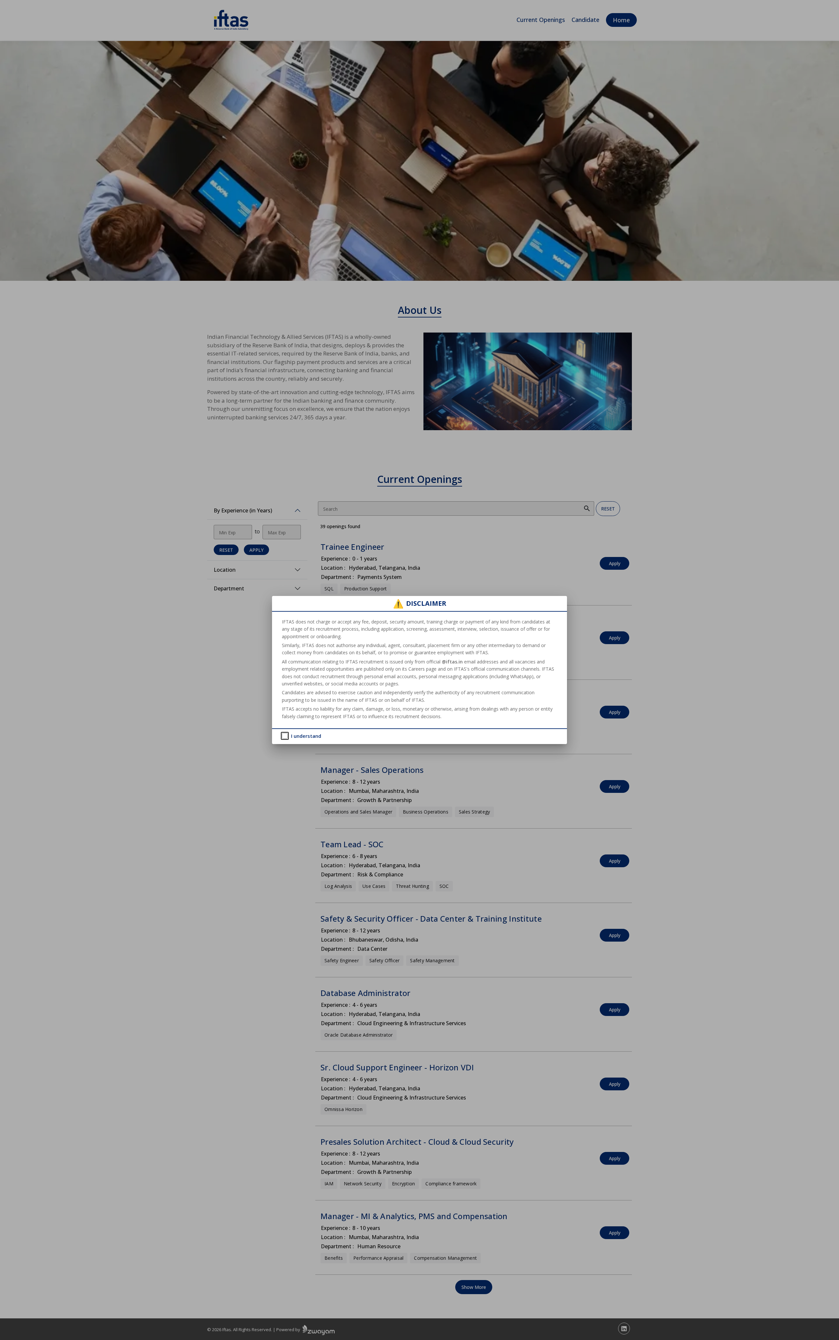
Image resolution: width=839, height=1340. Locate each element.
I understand (306, 736)
